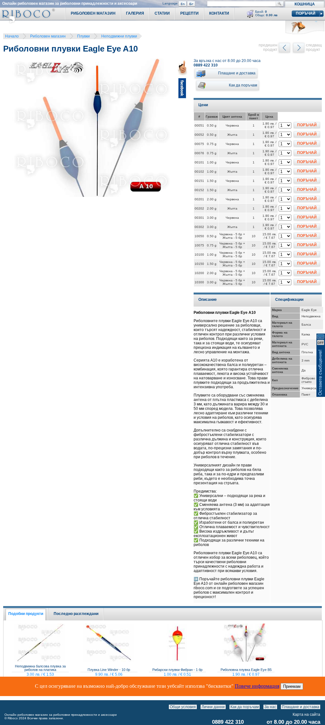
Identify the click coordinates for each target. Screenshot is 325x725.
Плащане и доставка (300, 707)
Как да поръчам (244, 707)
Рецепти (189, 13)
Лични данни (213, 707)
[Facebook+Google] (182, 128)
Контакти (219, 13)
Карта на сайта (306, 714)
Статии (162, 13)
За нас (270, 707)
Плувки (83, 36)
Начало (12, 36)
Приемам (292, 686)
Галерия (135, 13)
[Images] (321, 707)
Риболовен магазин (48, 36)
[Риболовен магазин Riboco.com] (27, 22)
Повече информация (257, 686)
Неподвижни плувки (119, 36)
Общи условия (183, 707)
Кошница (305, 4)
